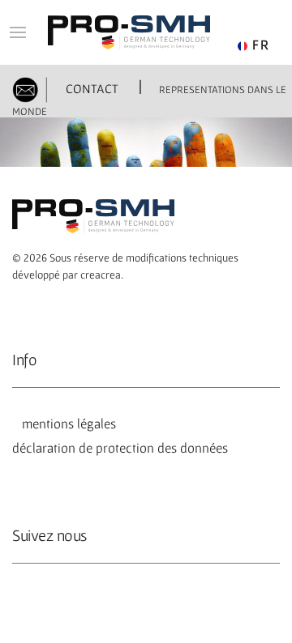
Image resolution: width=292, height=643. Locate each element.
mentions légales (65, 423)
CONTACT (90, 88)
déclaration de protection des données (120, 448)
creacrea (100, 274)
